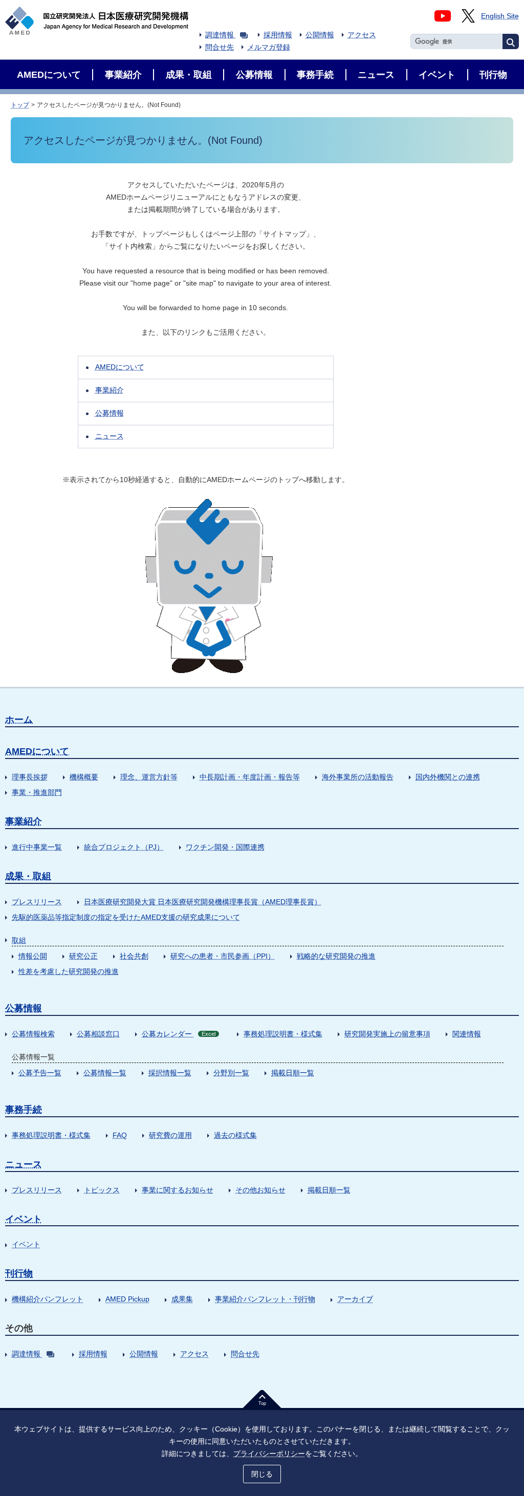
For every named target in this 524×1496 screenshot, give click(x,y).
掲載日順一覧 (292, 1073)
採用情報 (278, 35)
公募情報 (109, 413)
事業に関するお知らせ (177, 1190)
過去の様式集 (235, 1135)
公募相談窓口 (98, 1034)
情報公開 (32, 956)
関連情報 (466, 1034)
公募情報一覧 (104, 1073)
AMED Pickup (127, 1299)
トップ (20, 105)
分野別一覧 (231, 1073)
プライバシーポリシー (269, 1453)
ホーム (19, 719)
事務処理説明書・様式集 (283, 1034)
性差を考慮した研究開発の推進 (68, 971)
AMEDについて (119, 367)
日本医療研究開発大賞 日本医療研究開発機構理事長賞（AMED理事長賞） (202, 902)
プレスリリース (37, 902)
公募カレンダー (178, 1034)
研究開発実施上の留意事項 (387, 1034)
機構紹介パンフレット (47, 1299)
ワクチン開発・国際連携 (225, 847)
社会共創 (134, 956)
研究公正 (83, 956)
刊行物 (19, 1273)
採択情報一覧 (169, 1073)
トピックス (102, 1190)
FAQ (120, 1135)
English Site (500, 16)
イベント (23, 1219)
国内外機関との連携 (448, 777)
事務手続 (23, 1109)
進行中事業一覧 (37, 847)
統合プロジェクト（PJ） (124, 847)
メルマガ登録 (268, 47)
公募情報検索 (33, 1034)
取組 (19, 940)
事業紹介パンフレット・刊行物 (265, 1299)
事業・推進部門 (37, 792)
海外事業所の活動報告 (358, 777)
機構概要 (84, 777)
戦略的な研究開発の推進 (336, 956)
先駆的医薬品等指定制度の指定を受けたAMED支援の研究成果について (126, 917)
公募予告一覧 (39, 1073)
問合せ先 (219, 47)
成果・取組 (28, 876)
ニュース (109, 436)
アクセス (361, 35)
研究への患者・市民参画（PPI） (222, 956)
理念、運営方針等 (149, 777)
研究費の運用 (170, 1135)
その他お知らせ (260, 1190)
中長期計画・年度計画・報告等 (250, 777)
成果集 (182, 1299)
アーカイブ (355, 1299)
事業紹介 (109, 390)
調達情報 (219, 35)
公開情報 (319, 35)
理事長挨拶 (30, 777)
